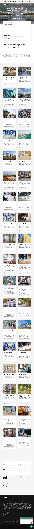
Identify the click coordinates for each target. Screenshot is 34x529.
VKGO (12, 477)
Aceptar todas (21, 1)
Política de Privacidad (13, 476)
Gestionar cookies (27, 1)
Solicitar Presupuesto (6, 38)
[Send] (31, 523)
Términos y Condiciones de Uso (22, 476)
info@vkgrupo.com (5, 515)
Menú (3, 518)
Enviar (5, 478)
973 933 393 (4, 514)
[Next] (33, 13)
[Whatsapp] (31, 526)
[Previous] (1, 13)
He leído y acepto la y (15, 476)
